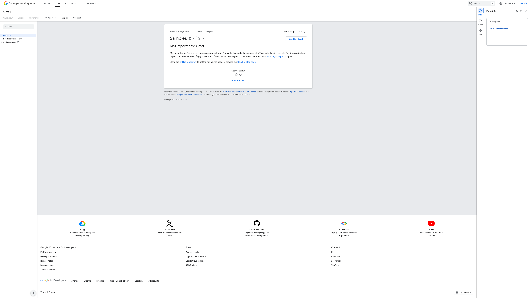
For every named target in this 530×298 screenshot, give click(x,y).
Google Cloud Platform (119, 281)
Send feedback (296, 39)
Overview (8, 18)
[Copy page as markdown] (198, 38)
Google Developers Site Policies (189, 95)
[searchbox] (18, 26)
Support (77, 18)
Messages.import (275, 56)
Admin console (192, 252)
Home (47, 3)
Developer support (48, 265)
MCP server (49, 18)
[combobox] (481, 3)
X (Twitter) (336, 261)
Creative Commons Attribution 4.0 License (239, 92)
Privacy (52, 292)
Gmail (57, 3)
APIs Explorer (191, 265)
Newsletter (336, 256)
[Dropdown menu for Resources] (99, 3)
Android (74, 281)
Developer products (48, 256)
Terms (43, 292)
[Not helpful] (305, 32)
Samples (64, 18)
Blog (333, 252)
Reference (34, 18)
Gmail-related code (246, 62)
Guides (21, 18)
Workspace (27, 3)
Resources (91, 3)
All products (70, 3)
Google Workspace (186, 31)
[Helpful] (301, 32)
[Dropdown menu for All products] (79, 3)
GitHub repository (188, 62)
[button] (18, 42)
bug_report (516, 11)
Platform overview (48, 252)
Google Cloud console (195, 261)
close (525, 11)
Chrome (87, 281)
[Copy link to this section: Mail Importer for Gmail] (207, 46)
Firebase (100, 281)
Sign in (523, 3)
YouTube (335, 265)
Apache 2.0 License (298, 92)
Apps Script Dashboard (196, 256)
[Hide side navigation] (33, 293)
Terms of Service (47, 270)
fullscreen (521, 11)
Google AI (139, 281)
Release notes (46, 261)
